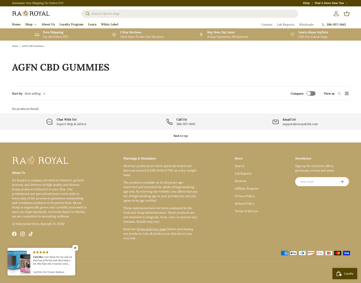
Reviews (240, 181)
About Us (48, 24)
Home (16, 24)
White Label (109, 24)
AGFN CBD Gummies (33, 46)
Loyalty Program (71, 24)
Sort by (17, 93)
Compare (297, 93)
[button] (347, 13)
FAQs (306, 3)
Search (240, 166)
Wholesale (306, 24)
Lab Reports (285, 24)
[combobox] (189, 13)
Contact (266, 24)
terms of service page (152, 229)
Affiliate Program (246, 188)
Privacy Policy (244, 196)
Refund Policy (244, 203)
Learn (92, 24)
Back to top (181, 135)
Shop (29, 24)
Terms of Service (246, 211)
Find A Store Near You (329, 3)
